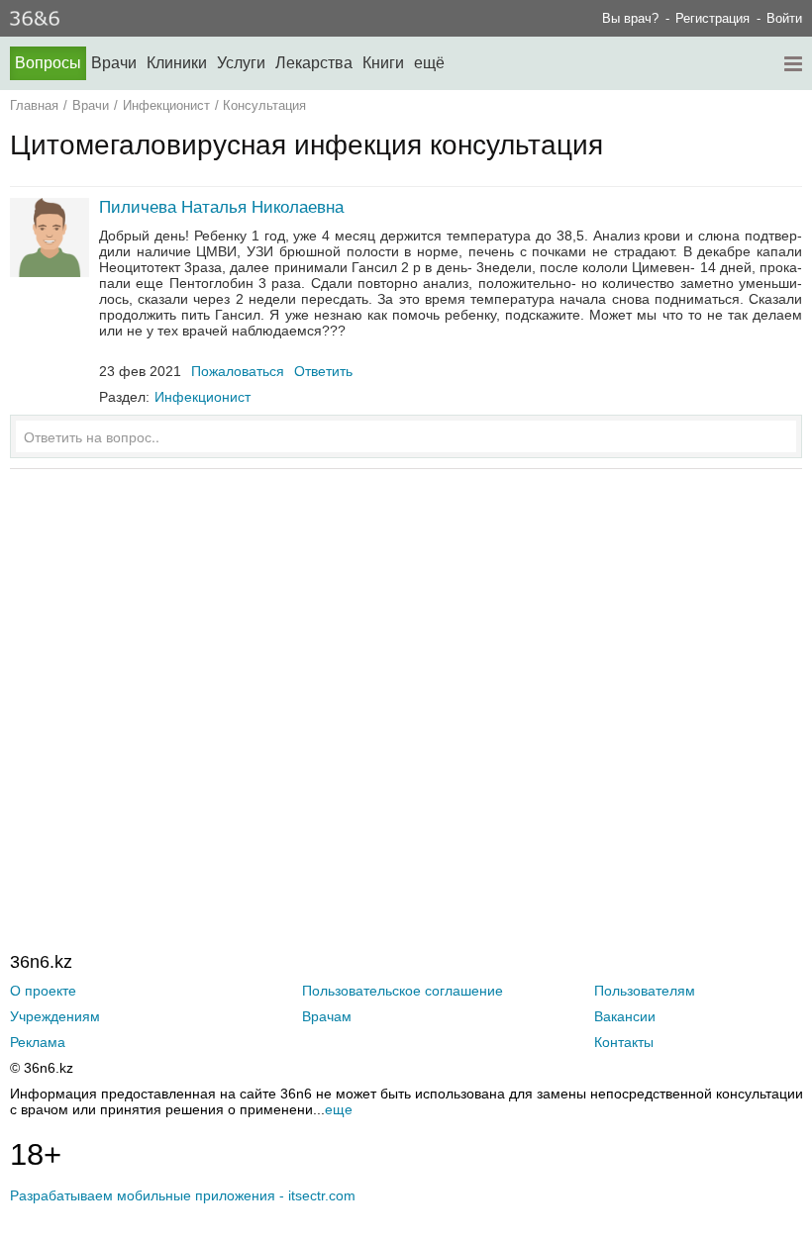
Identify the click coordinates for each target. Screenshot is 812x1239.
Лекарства (314, 62)
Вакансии (625, 1016)
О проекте (43, 991)
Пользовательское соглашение (402, 991)
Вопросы (48, 62)
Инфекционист (166, 105)
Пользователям (644, 991)
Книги (383, 62)
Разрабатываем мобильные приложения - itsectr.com (182, 1195)
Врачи (114, 62)
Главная (34, 105)
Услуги (241, 62)
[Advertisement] (406, 672)
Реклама (37, 1042)
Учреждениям (55, 1016)
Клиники (177, 62)
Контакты (624, 1042)
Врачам (327, 1016)
